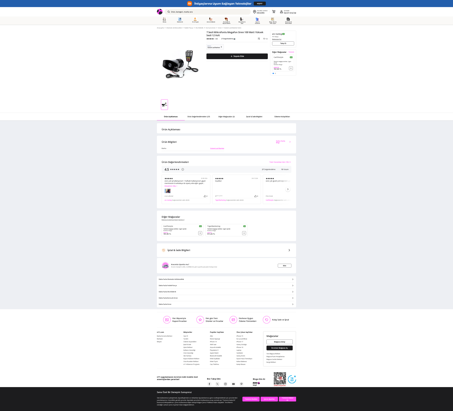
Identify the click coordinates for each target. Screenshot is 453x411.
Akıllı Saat (213, 345)
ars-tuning (277, 34)
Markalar (160, 339)
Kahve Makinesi (242, 361)
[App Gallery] (192, 385)
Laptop (239, 350)
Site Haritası (187, 356)
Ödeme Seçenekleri (189, 342)
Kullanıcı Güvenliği (189, 350)
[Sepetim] (274, 12)
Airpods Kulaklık (215, 347)
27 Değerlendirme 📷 (228, 39)
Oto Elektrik (199, 28)
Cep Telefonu (214, 364)
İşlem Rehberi (188, 347)
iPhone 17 (240, 342)
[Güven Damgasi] (292, 379)
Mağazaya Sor (276, 39)
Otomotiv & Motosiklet (174, 28)
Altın (211, 336)
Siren (220, 28)
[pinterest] (241, 385)
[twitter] (217, 385)
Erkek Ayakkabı (215, 359)
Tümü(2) (291, 52)
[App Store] (164, 385)
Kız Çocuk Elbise (242, 339)
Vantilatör (240, 353)
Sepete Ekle (238, 56)
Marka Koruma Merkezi (164, 336)
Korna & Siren (211, 28)
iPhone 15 (240, 336)
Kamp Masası (241, 364)
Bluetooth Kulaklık (216, 356)
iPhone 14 (213, 342)
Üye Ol (286, 13)
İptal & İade (187, 345)
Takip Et (283, 43)
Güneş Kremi (241, 356)
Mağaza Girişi (279, 342)
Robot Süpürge (215, 339)
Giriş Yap (292, 13)
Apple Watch (214, 353)
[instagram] (225, 385)
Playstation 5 (214, 350)
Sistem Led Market (217, 148)
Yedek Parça (188, 28)
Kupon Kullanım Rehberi (191, 359)
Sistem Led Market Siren (232, 28)
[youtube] (233, 385)
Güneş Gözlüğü (242, 345)
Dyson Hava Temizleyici (244, 359)
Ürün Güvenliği (188, 353)
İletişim (159, 342)
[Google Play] (178, 385)
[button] (273, 73)
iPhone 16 (240, 347)
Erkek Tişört (214, 361)
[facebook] (209, 385)
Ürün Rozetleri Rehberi (191, 361)
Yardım (185, 339)
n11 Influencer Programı (191, 364)
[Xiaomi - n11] (226, 3)
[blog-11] (259, 384)
